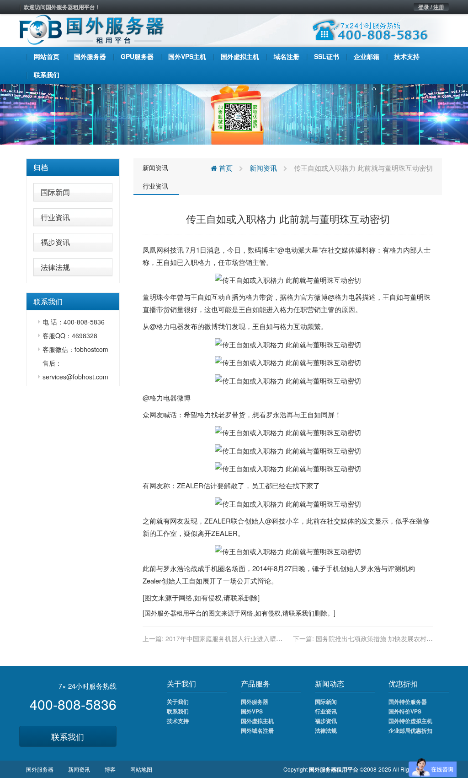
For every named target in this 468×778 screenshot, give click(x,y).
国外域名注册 (257, 730)
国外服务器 (160, 612)
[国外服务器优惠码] (234, 113)
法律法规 (55, 267)
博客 (110, 769)
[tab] (73, 167)
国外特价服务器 (407, 701)
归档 (40, 167)
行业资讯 (55, 217)
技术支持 (178, 721)
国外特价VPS (404, 711)
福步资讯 (55, 242)
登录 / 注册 (431, 7)
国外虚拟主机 (257, 721)
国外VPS (252, 711)
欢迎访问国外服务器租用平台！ (62, 7)
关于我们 (178, 701)
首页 (225, 168)
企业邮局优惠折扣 (410, 730)
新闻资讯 (155, 167)
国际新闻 (55, 192)
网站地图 (141, 769)
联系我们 (67, 736)
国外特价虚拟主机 (410, 721)
